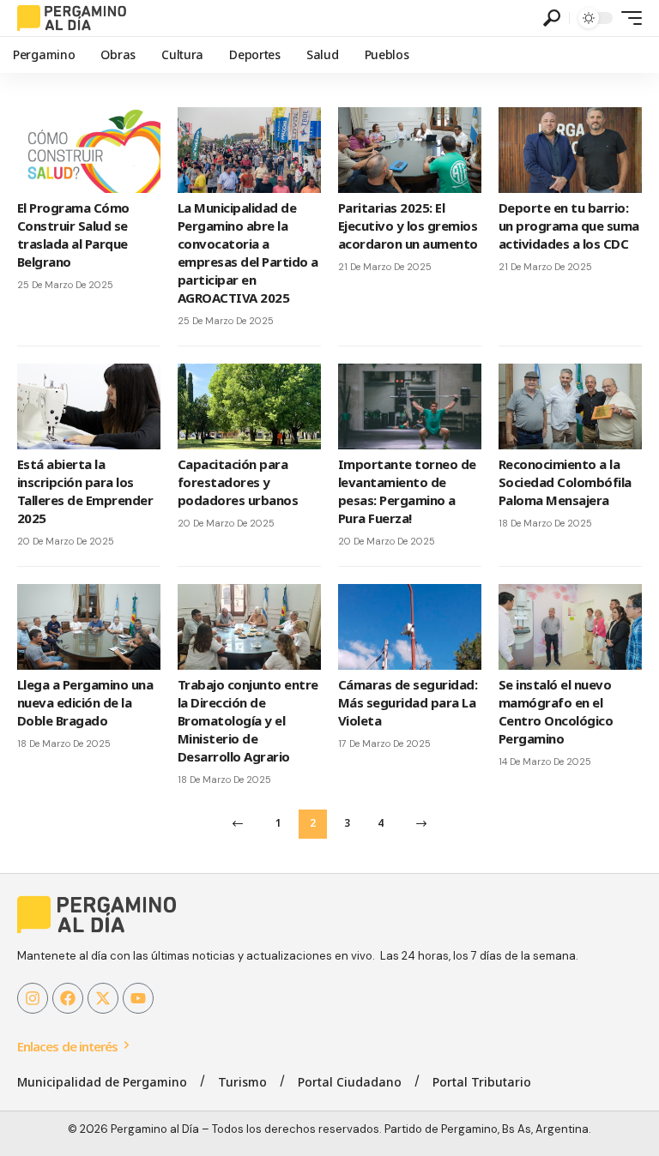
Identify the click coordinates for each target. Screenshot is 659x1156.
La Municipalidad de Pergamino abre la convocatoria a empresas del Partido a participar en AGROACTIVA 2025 (248, 252)
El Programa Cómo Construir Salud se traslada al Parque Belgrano (73, 234)
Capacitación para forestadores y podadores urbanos (238, 482)
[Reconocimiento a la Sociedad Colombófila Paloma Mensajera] (570, 406)
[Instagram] (32, 998)
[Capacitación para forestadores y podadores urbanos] (249, 406)
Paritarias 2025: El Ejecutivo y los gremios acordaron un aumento (408, 225)
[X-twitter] (103, 998)
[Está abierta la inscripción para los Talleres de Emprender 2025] (88, 406)
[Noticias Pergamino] (71, 18)
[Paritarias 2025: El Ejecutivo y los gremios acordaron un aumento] (409, 150)
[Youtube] (138, 998)
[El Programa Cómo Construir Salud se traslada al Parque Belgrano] (88, 150)
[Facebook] (67, 998)
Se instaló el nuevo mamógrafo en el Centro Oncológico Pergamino (556, 711)
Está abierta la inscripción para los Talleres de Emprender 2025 (85, 491)
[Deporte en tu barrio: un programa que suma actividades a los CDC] (570, 150)
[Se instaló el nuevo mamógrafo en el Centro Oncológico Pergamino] (570, 627)
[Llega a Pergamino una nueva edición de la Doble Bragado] (88, 627)
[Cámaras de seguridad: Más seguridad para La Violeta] (409, 627)
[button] (552, 18)
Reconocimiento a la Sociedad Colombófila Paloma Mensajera (565, 482)
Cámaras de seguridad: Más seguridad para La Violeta (407, 702)
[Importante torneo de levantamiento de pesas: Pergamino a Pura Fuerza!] (409, 406)
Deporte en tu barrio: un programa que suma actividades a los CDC (569, 225)
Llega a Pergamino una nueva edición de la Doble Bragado (85, 702)
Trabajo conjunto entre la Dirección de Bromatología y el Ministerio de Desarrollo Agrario (248, 720)
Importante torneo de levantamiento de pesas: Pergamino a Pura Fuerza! (407, 491)
